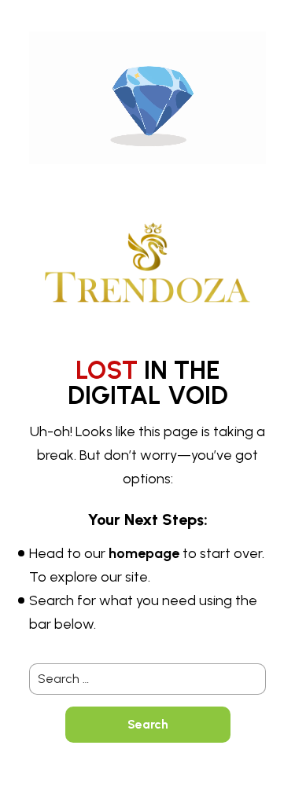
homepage (144, 553)
